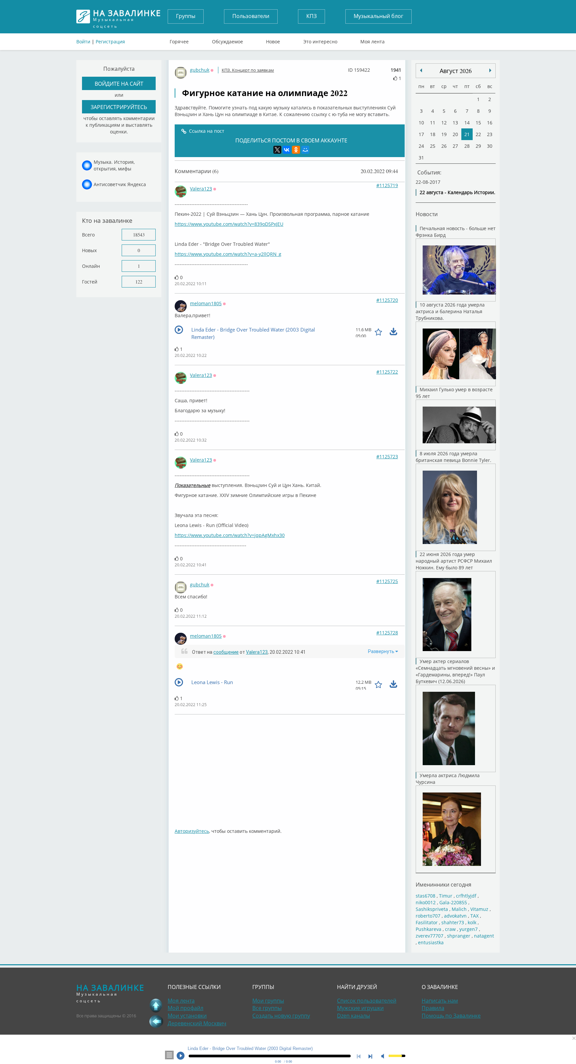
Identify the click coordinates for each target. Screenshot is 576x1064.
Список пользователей (366, 1000)
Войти (83, 41)
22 (478, 134)
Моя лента (372, 40)
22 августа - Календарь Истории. (457, 192)
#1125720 (387, 300)
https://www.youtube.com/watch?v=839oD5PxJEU (229, 224)
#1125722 (387, 372)
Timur (445, 896)
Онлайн (91, 266)
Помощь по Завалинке (451, 1015)
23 (489, 134)
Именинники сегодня (443, 884)
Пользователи (250, 16)
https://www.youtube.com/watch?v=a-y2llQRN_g (228, 254)
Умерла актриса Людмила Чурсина (448, 778)
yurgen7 (468, 929)
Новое (273, 40)
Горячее (179, 40)
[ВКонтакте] (287, 150)
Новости (427, 213)
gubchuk (199, 70)
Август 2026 (456, 71)
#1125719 (387, 185)
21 (467, 134)
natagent (484, 936)
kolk (472, 922)
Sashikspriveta (432, 909)
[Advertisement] (290, 768)
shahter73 (452, 922)
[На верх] (156, 1005)
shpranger (458, 936)
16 (489, 122)
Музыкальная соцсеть (127, 16)
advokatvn (455, 916)
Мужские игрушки (360, 1008)
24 (421, 146)
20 (455, 134)
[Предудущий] (490, 70)
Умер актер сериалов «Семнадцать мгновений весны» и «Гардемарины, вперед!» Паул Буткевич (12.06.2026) (455, 671)
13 (455, 122)
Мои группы (268, 1000)
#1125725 (387, 581)
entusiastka (431, 942)
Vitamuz (479, 909)
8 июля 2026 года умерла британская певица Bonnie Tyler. (453, 456)
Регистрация (110, 41)
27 (455, 146)
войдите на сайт (119, 83)
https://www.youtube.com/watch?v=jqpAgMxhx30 (230, 535)
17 (421, 134)
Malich (459, 909)
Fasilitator (427, 922)
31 (421, 157)
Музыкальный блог (378, 16)
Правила (433, 1008)
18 (432, 134)
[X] (277, 150)
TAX (474, 916)
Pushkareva (429, 929)
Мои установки (187, 1015)
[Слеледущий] (421, 70)
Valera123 (201, 188)
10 (421, 122)
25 (432, 146)
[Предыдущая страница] (156, 1021)
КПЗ (311, 16)
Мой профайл (185, 1008)
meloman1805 (206, 303)
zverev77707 (429, 936)
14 (467, 122)
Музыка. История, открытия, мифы (114, 165)
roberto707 (428, 916)
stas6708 (425, 896)
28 (467, 146)
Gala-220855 (453, 902)
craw (450, 929)
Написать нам (440, 1000)
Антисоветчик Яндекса (120, 184)
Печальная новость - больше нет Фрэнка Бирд (456, 231)
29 (478, 146)
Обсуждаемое (227, 40)
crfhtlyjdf (466, 896)
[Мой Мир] (305, 150)
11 (432, 122)
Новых (89, 250)
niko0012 (426, 902)
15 (478, 122)
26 (444, 146)
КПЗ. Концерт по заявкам (248, 70)
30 (489, 146)
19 (444, 134)
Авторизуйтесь (192, 831)
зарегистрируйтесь (119, 106)
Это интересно (320, 40)
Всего (88, 234)
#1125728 (387, 632)
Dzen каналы (353, 1015)
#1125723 (387, 456)
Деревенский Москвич (197, 1023)
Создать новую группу (281, 1015)
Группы (185, 16)
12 (444, 122)
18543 (139, 234)
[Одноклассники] (296, 150)
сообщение (226, 652)
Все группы (267, 1008)
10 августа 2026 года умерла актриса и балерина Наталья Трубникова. (450, 311)
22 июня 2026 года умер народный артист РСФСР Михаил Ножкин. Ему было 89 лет (454, 561)
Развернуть (381, 651)
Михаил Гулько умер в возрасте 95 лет (454, 392)
